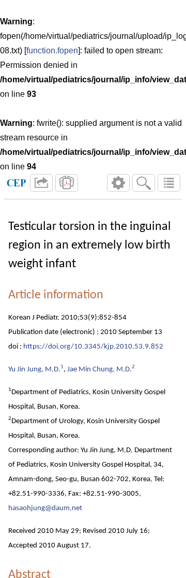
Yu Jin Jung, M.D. (34, 369)
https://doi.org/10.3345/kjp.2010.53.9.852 (93, 347)
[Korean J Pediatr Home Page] (16, 183)
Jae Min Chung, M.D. (99, 369)
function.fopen (52, 50)
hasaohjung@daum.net (45, 508)
